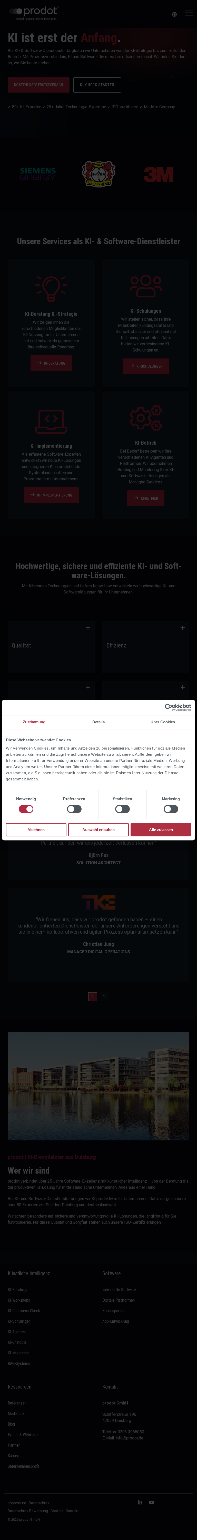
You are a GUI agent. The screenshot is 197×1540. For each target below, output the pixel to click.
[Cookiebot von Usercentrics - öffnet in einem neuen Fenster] (168, 707)
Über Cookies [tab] (163, 722)
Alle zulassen (161, 829)
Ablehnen (36, 829)
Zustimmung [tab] (34, 722)
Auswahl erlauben (98, 829)
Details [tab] (98, 722)
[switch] (74, 809)
